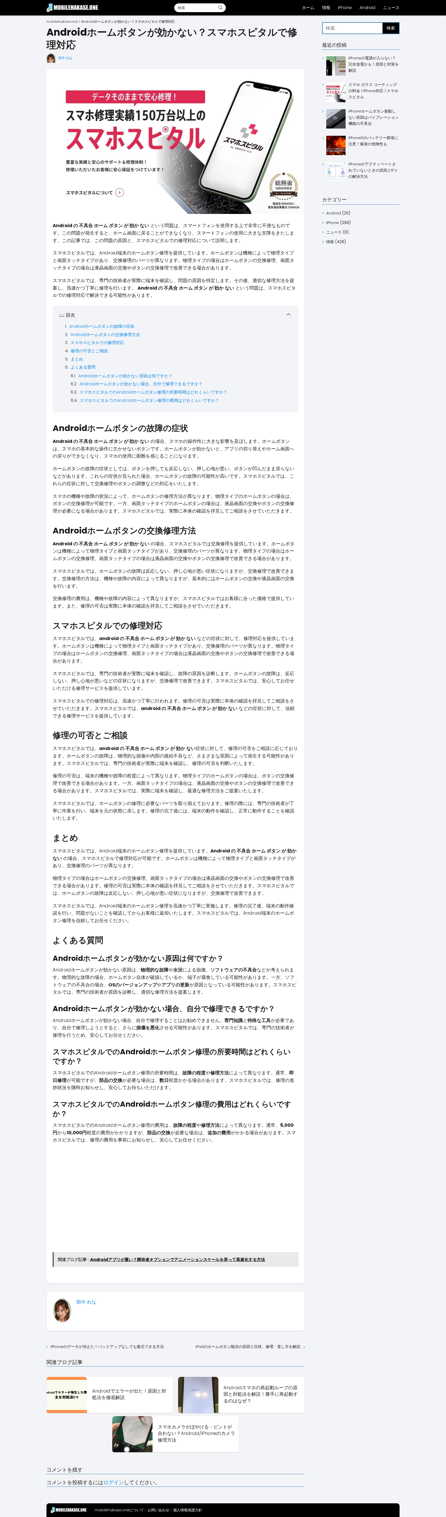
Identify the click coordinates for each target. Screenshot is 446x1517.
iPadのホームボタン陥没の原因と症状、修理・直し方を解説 (248, 1346)
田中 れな (65, 57)
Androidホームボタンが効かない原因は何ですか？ (125, 376)
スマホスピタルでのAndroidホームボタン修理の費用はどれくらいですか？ (149, 400)
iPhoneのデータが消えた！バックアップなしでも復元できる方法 (107, 1346)
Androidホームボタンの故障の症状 (101, 326)
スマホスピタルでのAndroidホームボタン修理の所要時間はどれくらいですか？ (153, 392)
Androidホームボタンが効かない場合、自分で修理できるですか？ (141, 384)
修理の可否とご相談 (89, 351)
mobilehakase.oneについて (119, 1510)
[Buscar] (220, 7)
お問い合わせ (158, 1510)
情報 (326, 8)
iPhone (345, 8)
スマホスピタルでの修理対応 (97, 343)
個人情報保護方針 (187, 1510)
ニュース (391, 8)
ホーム (308, 8)
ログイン (113, 1482)
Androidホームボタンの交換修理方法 (105, 335)
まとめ (77, 359)
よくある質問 (83, 367)
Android (367, 8)
